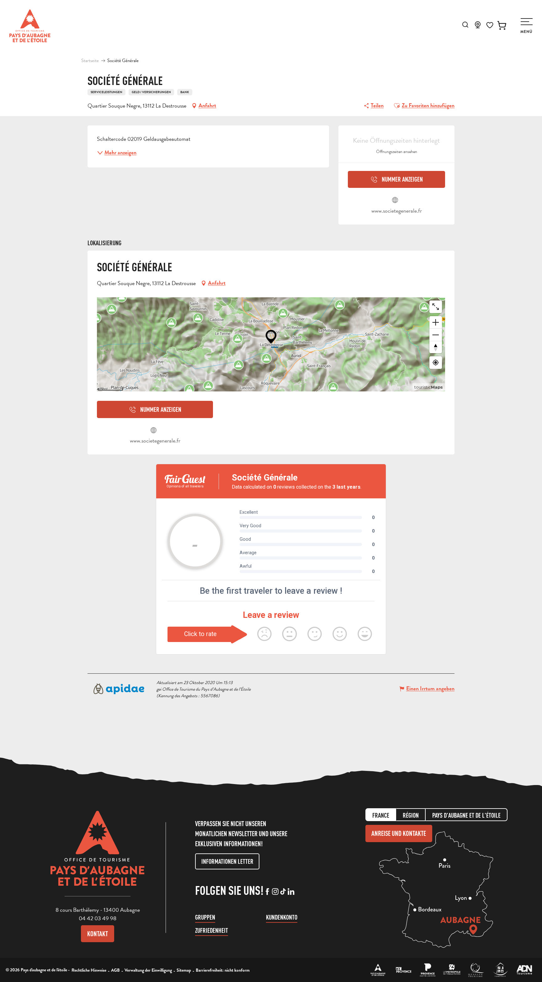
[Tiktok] (283, 892)
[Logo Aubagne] (97, 853)
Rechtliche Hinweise (89, 970)
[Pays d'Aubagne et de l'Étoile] (29, 25)
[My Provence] (403, 970)
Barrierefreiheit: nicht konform (223, 970)
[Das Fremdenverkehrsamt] (378, 970)
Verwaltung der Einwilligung (148, 970)
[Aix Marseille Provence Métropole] (452, 970)
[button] (465, 24)
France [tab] (380, 815)
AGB (115, 970)
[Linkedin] (291, 892)
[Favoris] (489, 25)
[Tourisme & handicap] (500, 970)
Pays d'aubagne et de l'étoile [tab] (466, 815)
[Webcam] (478, 26)
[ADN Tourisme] (524, 970)
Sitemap (184, 970)
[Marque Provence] (428, 970)
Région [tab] (411, 815)
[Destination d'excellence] (476, 970)
